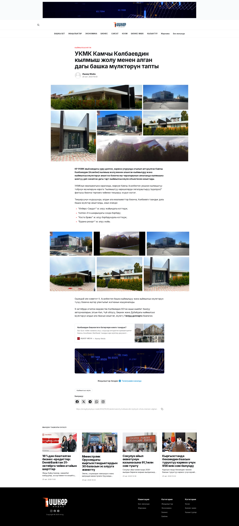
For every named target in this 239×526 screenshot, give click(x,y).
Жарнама (165, 34)
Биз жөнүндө (179, 34)
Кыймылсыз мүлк (83, 48)
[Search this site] (38, 25)
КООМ (124, 34)
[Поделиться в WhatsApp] (96, 401)
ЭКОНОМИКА (91, 34)
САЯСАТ (115, 34)
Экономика (166, 508)
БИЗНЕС (104, 34)
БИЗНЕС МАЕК (137, 34)
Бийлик (164, 516)
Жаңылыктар (167, 504)
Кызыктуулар (191, 512)
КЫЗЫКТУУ (152, 34)
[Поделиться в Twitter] (83, 401)
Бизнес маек (190, 508)
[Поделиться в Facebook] (77, 401)
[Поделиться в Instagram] (103, 401)
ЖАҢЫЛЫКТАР (75, 34)
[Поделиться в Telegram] (90, 401)
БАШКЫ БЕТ (59, 34)
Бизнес (164, 512)
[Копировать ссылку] (162, 409)
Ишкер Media (89, 74)
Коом (187, 504)
